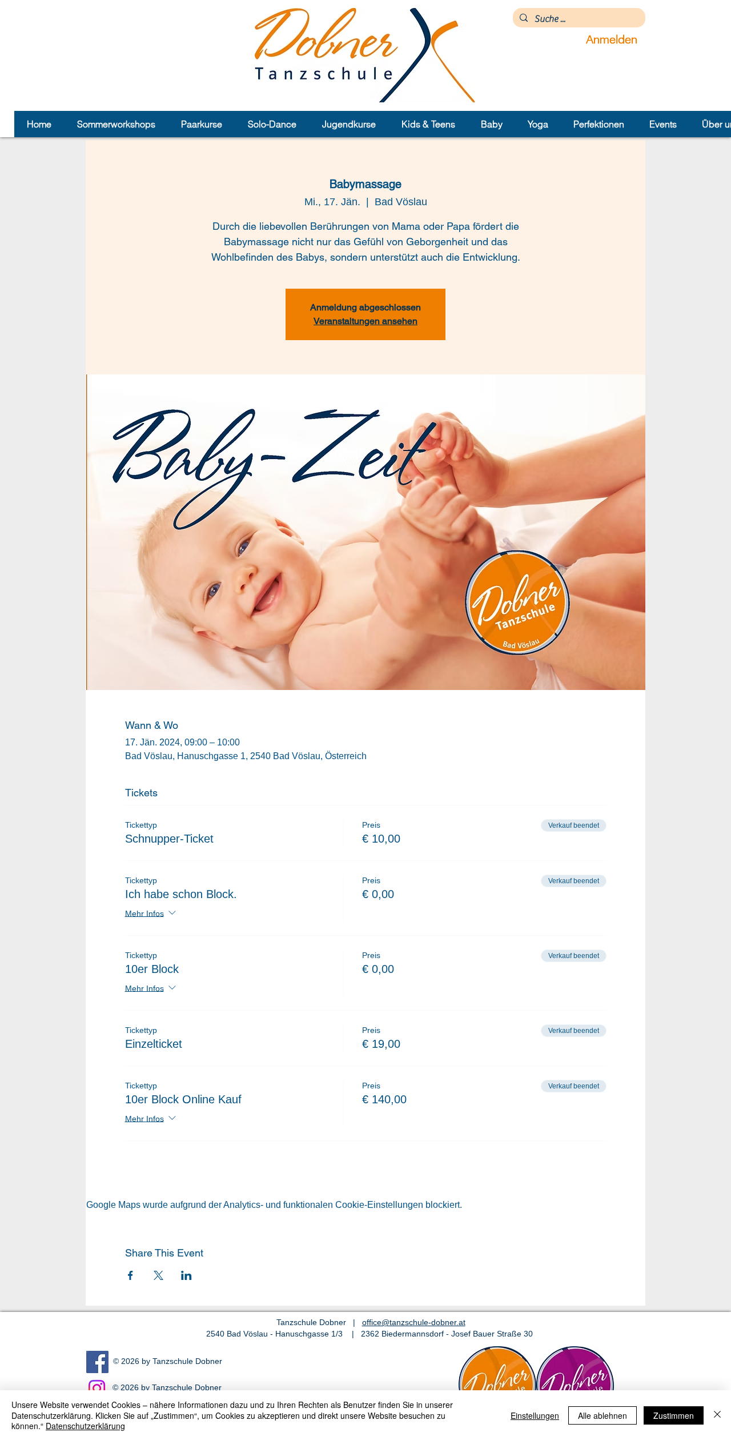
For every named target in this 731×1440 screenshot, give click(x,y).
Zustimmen (673, 1415)
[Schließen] (717, 1415)
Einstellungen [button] (535, 1415)
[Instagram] (97, 1388)
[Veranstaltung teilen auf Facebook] (130, 1275)
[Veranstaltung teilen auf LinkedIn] (186, 1275)
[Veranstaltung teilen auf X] (158, 1275)
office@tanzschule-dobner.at (413, 1322)
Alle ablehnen (602, 1415)
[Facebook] (97, 1362)
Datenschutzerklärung (85, 1425)
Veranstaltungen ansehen (365, 321)
